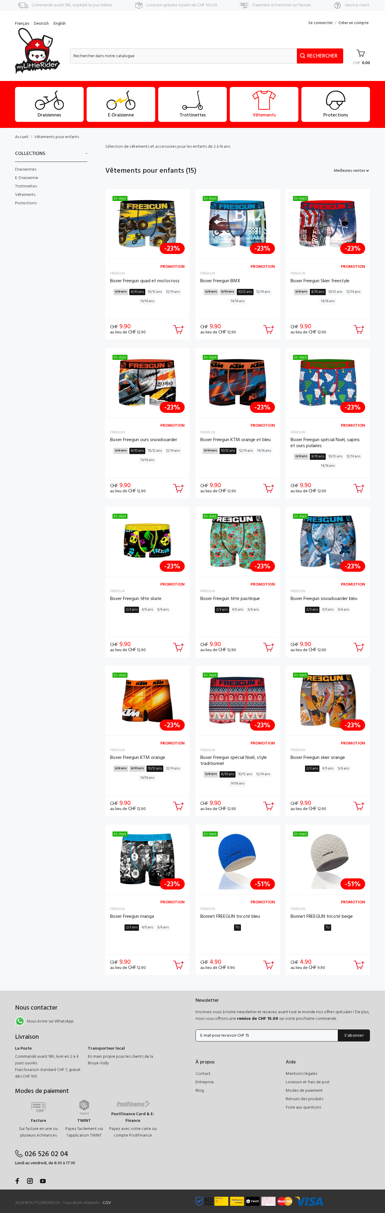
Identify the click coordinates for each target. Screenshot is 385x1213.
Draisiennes (25, 169)
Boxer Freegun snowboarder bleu (324, 599)
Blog (200, 1090)
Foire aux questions (303, 1107)
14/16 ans (147, 301)
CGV (107, 1202)
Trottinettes (26, 186)
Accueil (21, 137)
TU (237, 927)
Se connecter (320, 23)
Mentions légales (301, 1073)
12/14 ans (173, 292)
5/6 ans (163, 610)
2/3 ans (131, 610)
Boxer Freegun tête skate (136, 599)
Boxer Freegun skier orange (318, 758)
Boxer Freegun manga (132, 917)
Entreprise (205, 1082)
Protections (26, 203)
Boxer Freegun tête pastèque (230, 599)
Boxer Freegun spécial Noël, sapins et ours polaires (325, 443)
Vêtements (25, 194)
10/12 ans (155, 292)
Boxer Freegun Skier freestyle (320, 281)
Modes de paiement (304, 1090)
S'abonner (354, 1035)
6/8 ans (121, 292)
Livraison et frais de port (308, 1082)
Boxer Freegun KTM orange (137, 758)
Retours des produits (304, 1099)
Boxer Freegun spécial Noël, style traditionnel (233, 760)
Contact (203, 1073)
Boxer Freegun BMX (220, 281)
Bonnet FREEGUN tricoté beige (322, 917)
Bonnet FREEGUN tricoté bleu (230, 917)
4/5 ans (147, 610)
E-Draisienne (26, 178)
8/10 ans (137, 292)
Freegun (117, 274)
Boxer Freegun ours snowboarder (143, 440)
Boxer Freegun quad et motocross (145, 281)
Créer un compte (353, 23)
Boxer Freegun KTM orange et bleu (235, 440)
